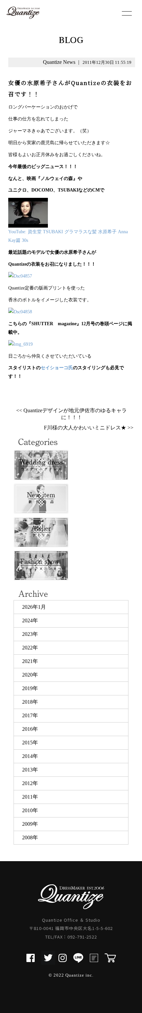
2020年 (30, 675)
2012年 (30, 783)
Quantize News (59, 62)
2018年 (30, 702)
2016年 (30, 729)
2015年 (30, 742)
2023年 (30, 634)
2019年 (30, 688)
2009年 (30, 824)
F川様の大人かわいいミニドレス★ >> (88, 427)
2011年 (30, 797)
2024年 (30, 620)
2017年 (30, 715)
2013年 (30, 769)
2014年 (30, 756)
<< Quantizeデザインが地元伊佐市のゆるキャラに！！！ (71, 414)
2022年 (30, 647)
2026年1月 (34, 607)
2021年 (30, 661)
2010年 (30, 810)
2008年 (30, 837)
